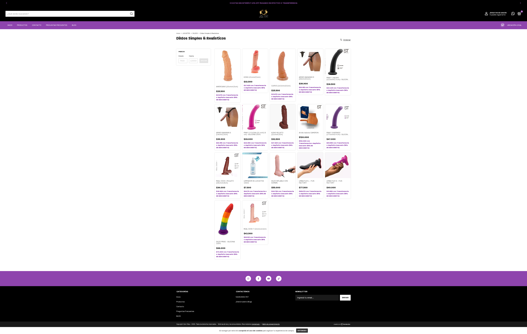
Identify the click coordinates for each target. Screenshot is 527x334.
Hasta (191, 56)
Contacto (36, 25)
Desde (181, 56)
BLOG (74, 25)
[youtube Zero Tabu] (268, 278)
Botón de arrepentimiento (271, 324)
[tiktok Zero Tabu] (278, 278)
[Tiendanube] (342, 324)
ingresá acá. (256, 324)
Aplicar (204, 60)
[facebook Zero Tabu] (258, 278)
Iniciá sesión (501, 13)
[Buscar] (131, 13)
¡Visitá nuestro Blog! (244, 302)
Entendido (302, 330)
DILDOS (195, 33)
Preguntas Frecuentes (56, 25)
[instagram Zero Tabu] (248, 278)
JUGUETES (186, 33)
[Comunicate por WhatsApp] (513, 14)
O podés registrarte (497, 15)
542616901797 (242, 297)
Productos (22, 25)
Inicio (10, 25)
